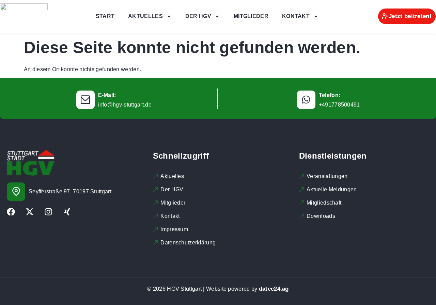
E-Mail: (107, 95)
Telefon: (329, 95)
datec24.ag (274, 289)
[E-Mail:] (85, 100)
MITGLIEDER (251, 16)
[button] (15, 290)
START (105, 16)
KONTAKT (296, 16)
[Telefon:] (306, 100)
